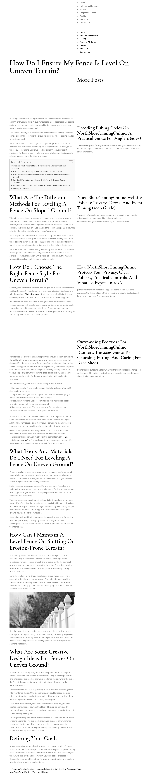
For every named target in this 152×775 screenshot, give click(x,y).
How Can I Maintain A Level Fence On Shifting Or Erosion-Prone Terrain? (38, 181)
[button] (114, 28)
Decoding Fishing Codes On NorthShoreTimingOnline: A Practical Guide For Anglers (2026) (109, 133)
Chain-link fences (32, 294)
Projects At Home (88, 13)
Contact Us (85, 23)
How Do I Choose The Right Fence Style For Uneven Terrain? (37, 171)
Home (82, 3)
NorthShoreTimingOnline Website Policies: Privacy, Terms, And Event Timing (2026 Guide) (109, 203)
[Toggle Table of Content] (69, 162)
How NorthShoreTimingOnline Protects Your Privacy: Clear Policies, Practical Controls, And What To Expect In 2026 (107, 274)
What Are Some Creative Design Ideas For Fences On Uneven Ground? (41, 185)
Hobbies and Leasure (89, 6)
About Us (84, 19)
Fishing (83, 9)
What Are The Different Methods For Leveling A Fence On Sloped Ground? (39, 167)
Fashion (83, 16)
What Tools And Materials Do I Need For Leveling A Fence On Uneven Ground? (40, 175)
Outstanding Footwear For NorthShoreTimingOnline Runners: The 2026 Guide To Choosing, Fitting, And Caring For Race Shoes (109, 352)
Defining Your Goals (20, 188)
